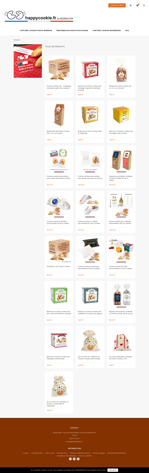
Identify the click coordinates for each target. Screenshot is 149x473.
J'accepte (113, 470)
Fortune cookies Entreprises (107, 30)
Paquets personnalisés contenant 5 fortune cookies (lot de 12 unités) (120, 178)
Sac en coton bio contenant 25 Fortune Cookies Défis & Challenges (57, 404)
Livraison (25, 453)
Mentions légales (99, 453)
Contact (74, 428)
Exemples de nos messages (66, 456)
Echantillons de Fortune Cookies (58, 266)
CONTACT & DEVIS (117, 5)
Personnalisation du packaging (72, 30)
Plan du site (50, 453)
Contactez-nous (62, 453)
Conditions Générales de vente (80, 453)
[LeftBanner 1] (28, 61)
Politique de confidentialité (116, 453)
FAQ (127, 30)
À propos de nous (37, 453)
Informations (74, 448)
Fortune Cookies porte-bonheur (36, 30)
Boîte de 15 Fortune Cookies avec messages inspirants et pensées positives (89, 88)
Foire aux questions (85, 456)
